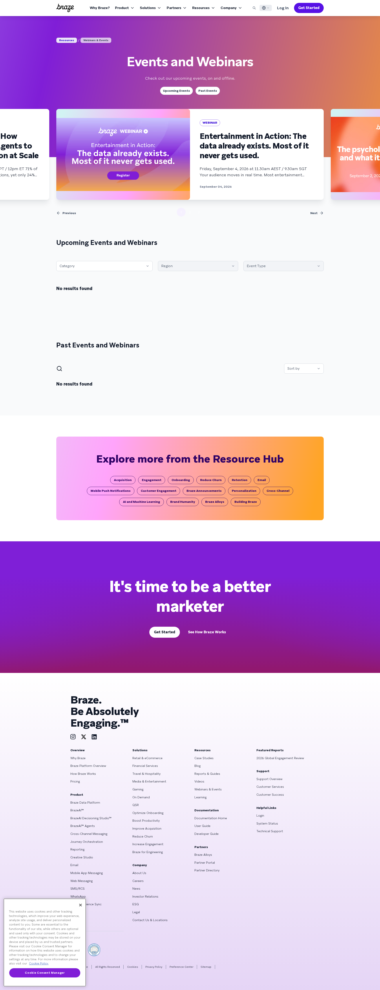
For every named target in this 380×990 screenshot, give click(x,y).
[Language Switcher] (265, 8)
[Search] (254, 8)
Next (314, 213)
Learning (200, 797)
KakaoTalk (77, 920)
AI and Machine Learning (141, 502)
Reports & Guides (207, 774)
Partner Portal (204, 863)
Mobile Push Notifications (111, 491)
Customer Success (270, 795)
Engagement (151, 480)
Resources (201, 8)
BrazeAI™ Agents (82, 826)
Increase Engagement (147, 844)
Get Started (309, 8)
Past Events (207, 91)
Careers (138, 881)
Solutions (148, 8)
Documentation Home (210, 818)
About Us (139, 873)
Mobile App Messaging (86, 873)
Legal (136, 912)
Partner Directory (206, 870)
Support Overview (269, 779)
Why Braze (78, 758)
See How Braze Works (207, 632)
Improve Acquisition (146, 828)
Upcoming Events (176, 91)
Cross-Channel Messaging (88, 834)
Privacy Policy (153, 967)
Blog (197, 766)
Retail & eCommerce (147, 758)
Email (262, 480)
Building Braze (245, 502)
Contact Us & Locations (150, 920)
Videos (199, 781)
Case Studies (204, 758)
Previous (69, 213)
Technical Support (269, 831)
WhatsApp (78, 896)
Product (122, 8)
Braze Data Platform (85, 802)
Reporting (77, 849)
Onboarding (181, 480)
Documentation (206, 810)
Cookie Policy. (39, 963)
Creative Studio (81, 857)
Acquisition (123, 480)
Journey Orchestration (86, 842)
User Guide (202, 826)
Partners (174, 8)
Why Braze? (100, 8)
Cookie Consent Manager (44, 973)
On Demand (141, 797)
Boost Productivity (146, 821)
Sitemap (206, 967)
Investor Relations (145, 896)
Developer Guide (206, 834)
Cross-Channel (278, 491)
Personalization (244, 491)
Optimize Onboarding (147, 813)
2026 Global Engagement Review (280, 758)
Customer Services (270, 787)
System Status (267, 823)
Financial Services (145, 766)
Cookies (132, 967)
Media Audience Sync (86, 904)
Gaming (137, 789)
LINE (73, 912)
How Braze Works (83, 774)
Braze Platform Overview (88, 766)
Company (229, 8)
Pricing (75, 781)
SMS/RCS (77, 889)
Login (260, 815)
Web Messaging (81, 881)
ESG (135, 904)
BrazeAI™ (77, 810)
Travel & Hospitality (146, 774)
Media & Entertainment (149, 781)
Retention (239, 480)
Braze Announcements (204, 491)
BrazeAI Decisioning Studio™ (90, 818)
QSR (135, 805)
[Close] (80, 905)
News (136, 889)
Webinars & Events (95, 40)
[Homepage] (65, 8)
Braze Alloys (214, 502)
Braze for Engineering (147, 852)
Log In (283, 7)
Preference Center (181, 967)
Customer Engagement (158, 491)
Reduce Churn (211, 480)
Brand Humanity (182, 502)
